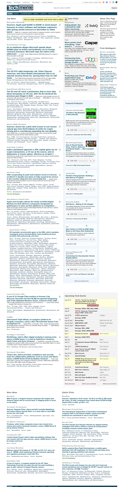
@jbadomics (88, 478)
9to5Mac (9, 38)
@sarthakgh (13, 272)
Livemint (26, 161)
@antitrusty (29, 218)
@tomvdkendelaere (47, 110)
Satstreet (42, 138)
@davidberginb (22, 473)
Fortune (45, 184)
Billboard (32, 184)
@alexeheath (49, 277)
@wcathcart (21, 272)
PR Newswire (15, 329)
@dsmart (65, 478)
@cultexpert (30, 280)
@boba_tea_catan (20, 471)
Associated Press (20, 240)
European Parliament (36, 238)
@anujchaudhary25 (24, 167)
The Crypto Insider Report (38, 137)
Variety (17, 172)
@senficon (22, 258)
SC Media (105, 434)
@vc (52, 415)
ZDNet (40, 240)
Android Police (28, 243)
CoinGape (52, 140)
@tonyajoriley (51, 473)
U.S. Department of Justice (89, 431)
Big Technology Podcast (82, 165)
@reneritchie (22, 264)
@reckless (43, 257)
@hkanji (15, 62)
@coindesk (10, 167)
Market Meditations (81, 417)
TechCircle (79, 474)
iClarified (56, 38)
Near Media (10, 215)
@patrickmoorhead (47, 270)
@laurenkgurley (17, 310)
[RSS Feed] (103, 2)
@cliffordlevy (98, 441)
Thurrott (33, 59)
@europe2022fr (24, 283)
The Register (36, 58)
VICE (47, 138)
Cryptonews (19, 138)
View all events (70, 384)
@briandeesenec (37, 114)
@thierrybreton (14, 270)
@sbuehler (31, 473)
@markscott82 (30, 112)
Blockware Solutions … (31, 138)
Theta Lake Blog (16, 364)
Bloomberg (20, 22)
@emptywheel (66, 441)
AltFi (19, 435)
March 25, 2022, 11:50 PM (62, 8)
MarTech (20, 250)
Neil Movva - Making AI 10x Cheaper (79, 204)
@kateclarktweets (15, 417)
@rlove (18, 275)
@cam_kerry (34, 117)
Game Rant (108, 454)
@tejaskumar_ (35, 268)
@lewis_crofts (50, 273)
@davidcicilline (33, 257)
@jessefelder (32, 222)
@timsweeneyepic (24, 217)
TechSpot (87, 474)
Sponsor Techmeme (81, 90)
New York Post (11, 213)
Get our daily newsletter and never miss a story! (43, 19)
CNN (21, 105)
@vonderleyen (17, 109)
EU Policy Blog (32, 102)
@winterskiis (55, 223)
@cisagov (80, 439)
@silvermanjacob (98, 480)
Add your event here (109, 384)
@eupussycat (34, 283)
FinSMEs (10, 317)
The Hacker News (77, 436)
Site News (35, 2)
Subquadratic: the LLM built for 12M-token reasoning (73, 27)
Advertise (26, 2)
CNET (25, 38)
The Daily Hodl (73, 473)
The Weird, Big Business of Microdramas (75, 114)
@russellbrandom (24, 62)
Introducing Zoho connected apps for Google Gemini (73, 60)
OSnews (22, 211)
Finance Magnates (38, 160)
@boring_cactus (25, 268)
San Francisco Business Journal (30, 36)
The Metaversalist (89, 471)
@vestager (35, 115)
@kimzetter (75, 441)
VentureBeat (21, 334)
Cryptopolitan (66, 474)
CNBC (40, 103)
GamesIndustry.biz (92, 454)
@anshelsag (40, 222)
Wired (11, 245)
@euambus (27, 115)
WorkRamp (14, 347)
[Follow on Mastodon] (113, 2)
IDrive (67, 73)
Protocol (43, 36)
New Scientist (50, 245)
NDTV (30, 160)
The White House (43, 102)
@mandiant (87, 439)
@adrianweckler (12, 117)
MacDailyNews (17, 38)
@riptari (15, 217)
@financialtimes (98, 417)
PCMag (25, 188)
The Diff (57, 251)
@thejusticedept (85, 441)
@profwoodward (48, 469)
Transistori (38, 253)
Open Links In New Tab (92, 2)
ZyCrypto (43, 161)
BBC (38, 241)
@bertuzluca (13, 258)
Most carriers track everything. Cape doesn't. (73, 44)
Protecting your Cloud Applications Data (74, 77)
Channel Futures (47, 364)
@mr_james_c (45, 217)
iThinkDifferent (51, 36)
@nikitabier (50, 257)
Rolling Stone (33, 188)
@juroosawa (46, 415)
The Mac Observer (34, 38)
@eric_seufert (21, 277)
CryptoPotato (11, 138)
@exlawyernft (96, 477)
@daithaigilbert (43, 471)
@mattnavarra (25, 282)
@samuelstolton (15, 282)
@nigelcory (36, 110)
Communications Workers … (16, 308)
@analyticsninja (25, 119)
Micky (31, 140)
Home (10, 13)
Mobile (9, 2)
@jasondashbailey (68, 480)
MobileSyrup (49, 248)
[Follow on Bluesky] (107, 2)
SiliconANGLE (54, 103)
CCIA (11, 251)
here (110, 35)
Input (55, 248)
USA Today (91, 436)
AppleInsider (49, 38)
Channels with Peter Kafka (82, 134)
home (111, 32)
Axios (39, 186)
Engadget (28, 58)
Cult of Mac (13, 39)
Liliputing (50, 246)
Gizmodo (22, 246)
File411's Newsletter (76, 434)
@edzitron (28, 191)
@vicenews (10, 471)
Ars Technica (15, 82)
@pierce (12, 275)
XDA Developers (43, 243)
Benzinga (40, 105)
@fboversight (14, 265)
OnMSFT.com (11, 59)
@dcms (19, 110)
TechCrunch (33, 103)
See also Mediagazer (13, 194)
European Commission (17, 241)
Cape (66, 40)
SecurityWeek (11, 366)
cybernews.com (19, 251)
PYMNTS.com (55, 250)
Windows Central (21, 59)
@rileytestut (54, 217)
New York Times (16, 102)
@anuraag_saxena (19, 165)
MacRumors (15, 36)
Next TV (41, 84)
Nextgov (33, 105)
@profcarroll (11, 112)
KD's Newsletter (20, 253)
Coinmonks (10, 140)
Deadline (34, 186)
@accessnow (39, 473)
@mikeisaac (51, 268)
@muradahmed (14, 225)
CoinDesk (10, 142)
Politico (46, 105)
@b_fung (20, 115)
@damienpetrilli (14, 268)
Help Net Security (21, 366)
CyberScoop (21, 84)
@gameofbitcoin (40, 165)
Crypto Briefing (36, 163)
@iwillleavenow (44, 115)
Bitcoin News (38, 140)
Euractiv (41, 250)
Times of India (11, 163)
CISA (88, 432)
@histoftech (13, 264)
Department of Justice (73, 431)
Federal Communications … (28, 82)
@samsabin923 (42, 260)
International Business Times (86, 456)
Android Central (29, 250)
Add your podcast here (82, 281)
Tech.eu (13, 443)
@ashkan (13, 277)
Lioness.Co (14, 58)
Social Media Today (13, 105)
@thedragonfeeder (35, 415)
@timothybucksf (14, 273)
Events (43, 13)
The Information (12, 84)
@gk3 (22, 270)
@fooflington (52, 267)
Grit (75, 244)
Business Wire (35, 366)
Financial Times (23, 199)
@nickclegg (26, 109)
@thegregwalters (32, 471)
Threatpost (65, 434)
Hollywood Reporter (53, 186)
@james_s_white (12, 63)
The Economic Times (53, 161)
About (36, 13)
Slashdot (45, 140)
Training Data (78, 194)
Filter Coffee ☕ (80, 454)
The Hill (51, 184)
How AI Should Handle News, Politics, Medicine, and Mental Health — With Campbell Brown (80, 148)
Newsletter (53, 13)
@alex (29, 430)
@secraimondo (20, 112)
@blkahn (35, 142)
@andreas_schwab (46, 283)
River (16, 13)
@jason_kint (36, 270)
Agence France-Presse (69, 437)
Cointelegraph (21, 142)
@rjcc (76, 480)
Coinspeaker (24, 140)
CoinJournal (51, 137)
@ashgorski (53, 109)
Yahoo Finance (11, 186)
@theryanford (44, 62)
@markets (39, 456)
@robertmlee (72, 439)
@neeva (43, 268)
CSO (50, 105)
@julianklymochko (73, 477)
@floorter (33, 260)
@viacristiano (48, 112)
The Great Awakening (23, 137)
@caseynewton (20, 255)
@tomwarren (35, 62)
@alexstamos (11, 218)
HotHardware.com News (86, 473)
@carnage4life (30, 165)
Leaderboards (26, 13)
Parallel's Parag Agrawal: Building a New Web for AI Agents (79, 177)
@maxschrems (44, 109)
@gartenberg (22, 222)
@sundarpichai (11, 110)
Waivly (93, 474)
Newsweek (20, 186)
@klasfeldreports (106, 477)
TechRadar (18, 215)
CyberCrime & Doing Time (70, 432)
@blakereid (51, 264)
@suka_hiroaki (42, 267)
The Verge (22, 45)
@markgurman (28, 39)
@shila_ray (18, 220)
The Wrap (39, 184)
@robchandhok (45, 223)
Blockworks (53, 138)
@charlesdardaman (16, 262)
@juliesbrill (10, 114)
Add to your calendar (89, 384)
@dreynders (34, 109)
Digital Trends (11, 188)
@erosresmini (54, 265)
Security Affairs (95, 432)
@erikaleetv (72, 478)
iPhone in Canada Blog (47, 211)
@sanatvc (49, 165)
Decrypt (17, 140)
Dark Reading (91, 434)
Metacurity (82, 432)
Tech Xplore (26, 213)
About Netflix (70, 454)
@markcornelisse (36, 220)
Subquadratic (69, 22)
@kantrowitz (21, 278)
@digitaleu (53, 115)
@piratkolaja (34, 282)
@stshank (31, 265)
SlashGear (13, 189)
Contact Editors (47, 2)
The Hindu (48, 160)
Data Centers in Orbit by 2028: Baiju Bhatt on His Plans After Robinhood (80, 230)
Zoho (66, 55)
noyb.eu (24, 102)
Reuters (9, 69)
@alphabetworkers (29, 310)
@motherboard (40, 310)
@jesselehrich (39, 280)
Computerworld (48, 251)
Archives (17, 2)
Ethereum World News (23, 163)
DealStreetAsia (16, 456)
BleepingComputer (44, 82)
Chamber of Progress (31, 245)
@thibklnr (53, 282)
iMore (42, 38)
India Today (23, 160)
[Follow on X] (116, 2)
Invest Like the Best (80, 218)
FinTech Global (36, 364)
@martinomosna (44, 117)
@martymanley (11, 473)
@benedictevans (39, 218)
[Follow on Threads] (110, 2)
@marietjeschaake (23, 117)
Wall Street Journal (47, 58)
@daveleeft (40, 277)
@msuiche (80, 478)
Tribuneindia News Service (15, 161)
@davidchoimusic (85, 477)
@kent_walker (26, 114)
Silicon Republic (23, 103)
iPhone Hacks (29, 251)
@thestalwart (97, 478)
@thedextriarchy (84, 480)
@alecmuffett (40, 278)
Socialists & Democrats (24, 248)
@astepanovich (11, 119)
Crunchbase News (36, 347)
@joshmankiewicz (97, 439)
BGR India (65, 456)
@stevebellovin (14, 257)
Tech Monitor (44, 241)
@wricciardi (48, 280)
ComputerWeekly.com (16, 107)
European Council (30, 241)
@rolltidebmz (28, 469)
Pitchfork (27, 186)
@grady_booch (37, 469)
